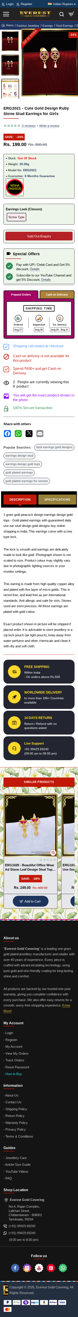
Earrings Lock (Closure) (24, 209)
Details (35, 269)
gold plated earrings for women (26, 481)
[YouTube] (39, 1268)
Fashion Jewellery (28, 25)
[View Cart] (71, 14)
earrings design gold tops (22, 464)
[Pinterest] (51, 1268)
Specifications (57, 499)
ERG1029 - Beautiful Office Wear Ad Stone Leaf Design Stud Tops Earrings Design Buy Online (29, 867)
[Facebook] (15, 1268)
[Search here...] (62, 14)
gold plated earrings (19, 472)
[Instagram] (27, 1268)
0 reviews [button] (29, 126)
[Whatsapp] (62, 1268)
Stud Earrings (64, 25)
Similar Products (39, 782)
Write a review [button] (49, 126)
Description (20, 499)
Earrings (47, 25)
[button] (46, 94)
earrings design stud (19, 455)
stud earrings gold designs (54, 447)
